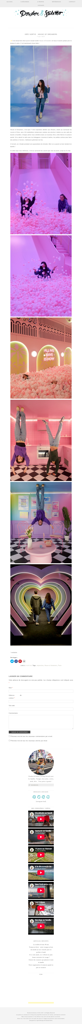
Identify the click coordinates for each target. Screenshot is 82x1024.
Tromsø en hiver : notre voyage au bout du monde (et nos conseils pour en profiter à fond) (41, 949)
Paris (60, 665)
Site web (12, 705)
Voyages (41, 5)
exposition (40, 665)
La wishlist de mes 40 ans (41, 944)
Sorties (29, 665)
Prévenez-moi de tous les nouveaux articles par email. (29, 741)
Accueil (10, 1)
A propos (40, 1)
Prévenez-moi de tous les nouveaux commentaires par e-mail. (32, 736)
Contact (72, 1)
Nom (11, 688)
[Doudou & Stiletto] (41, 16)
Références (56, 1)
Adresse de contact (15, 696)
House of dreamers (51, 665)
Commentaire (13, 713)
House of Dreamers (45, 41)
